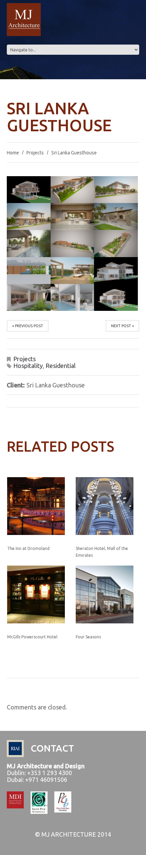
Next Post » (122, 326)
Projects (35, 152)
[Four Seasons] (107, 594)
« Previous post (27, 326)
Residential (60, 365)
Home (13, 152)
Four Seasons (88, 637)
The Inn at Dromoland (28, 548)
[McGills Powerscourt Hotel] (39, 594)
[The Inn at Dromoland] (39, 506)
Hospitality (28, 365)
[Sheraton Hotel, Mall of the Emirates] (107, 506)
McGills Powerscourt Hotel (32, 637)
